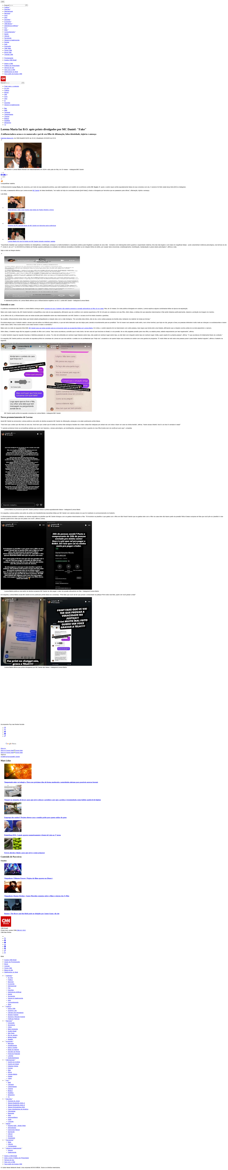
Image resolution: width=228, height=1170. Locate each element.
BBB (5, 110)
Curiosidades (12, 1146)
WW (5, 95)
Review (6, 42)
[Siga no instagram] (5, 728)
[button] (114, 155)
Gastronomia (12, 1152)
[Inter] (5, 936)
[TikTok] (5, 951)
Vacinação (11, 1132)
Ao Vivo (10, 978)
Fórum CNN (8, 50)
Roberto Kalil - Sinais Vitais (17, 1126)
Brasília (10, 1039)
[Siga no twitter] (5, 730)
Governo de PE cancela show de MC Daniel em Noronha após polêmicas (32, 226)
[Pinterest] (5, 949)
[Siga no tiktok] (5, 736)
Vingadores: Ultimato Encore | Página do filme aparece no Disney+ (28, 878)
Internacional (8, 11)
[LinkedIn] (5, 947)
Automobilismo (13, 1117)
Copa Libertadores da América (18, 1109)
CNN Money (8, 24)
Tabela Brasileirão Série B (16, 1105)
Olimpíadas (11, 1111)
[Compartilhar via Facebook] (1, 175)
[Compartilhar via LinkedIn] (4, 175)
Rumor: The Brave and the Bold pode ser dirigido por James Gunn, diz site (31, 914)
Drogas (10, 1136)
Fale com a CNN (9, 70)
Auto (5, 44)
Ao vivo (6, 88)
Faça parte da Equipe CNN (13, 74)
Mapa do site (8, 970)
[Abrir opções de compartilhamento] (3, 177)
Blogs (6, 964)
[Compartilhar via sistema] (1, 179)
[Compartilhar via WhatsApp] (5, 175)
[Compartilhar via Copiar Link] (7, 175)
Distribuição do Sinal (11, 72)
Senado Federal (13, 1015)
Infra (5, 18)
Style (5, 30)
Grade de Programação (12, 962)
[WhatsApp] (5, 953)
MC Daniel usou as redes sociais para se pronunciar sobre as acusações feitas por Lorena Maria (61, 328)
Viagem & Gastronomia (11, 40)
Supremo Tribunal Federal (16, 1017)
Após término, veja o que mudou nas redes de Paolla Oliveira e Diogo (31, 210)
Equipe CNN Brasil (10, 60)
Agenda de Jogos (14, 1101)
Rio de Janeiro (12, 1035)
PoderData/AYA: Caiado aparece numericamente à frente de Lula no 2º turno (32, 835)
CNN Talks (7, 48)
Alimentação (12, 1128)
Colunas (7, 966)
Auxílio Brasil (12, 1031)
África (10, 1072)
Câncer (10, 1134)
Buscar (6, 5)
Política (6, 7)
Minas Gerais (12, 1037)
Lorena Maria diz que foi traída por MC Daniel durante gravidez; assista (31, 241)
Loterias (10, 1056)
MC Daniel (36, 190)
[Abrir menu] (3, 2)
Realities (7, 121)
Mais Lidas (6, 760)
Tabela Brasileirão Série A (16, 1103)
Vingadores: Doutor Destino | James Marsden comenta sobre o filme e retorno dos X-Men (36, 896)
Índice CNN (11, 1009)
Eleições (7, 9)
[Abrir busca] (26, 5)
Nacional (7, 13)
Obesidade (11, 1138)
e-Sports (10, 1122)
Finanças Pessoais (14, 1054)
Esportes (7, 20)
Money (6, 92)
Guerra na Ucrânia (14, 1062)
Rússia (10, 1076)
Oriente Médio (12, 1074)
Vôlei (9, 1115)
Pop (5, 28)
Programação (8, 58)
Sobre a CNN (8, 64)
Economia (7, 22)
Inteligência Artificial (11, 26)
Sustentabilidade (13, 1058)
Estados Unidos (13, 1066)
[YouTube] (5, 943)
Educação (7, 46)
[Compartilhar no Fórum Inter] (1, 181)
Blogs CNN (7, 52)
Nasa (9, 1142)
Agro (5, 15)
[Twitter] (5, 938)
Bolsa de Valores (13, 1050)
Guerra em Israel (13, 1064)
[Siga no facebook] (5, 732)
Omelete (4, 861)
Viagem (10, 1150)
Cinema (6, 116)
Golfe (9, 1119)
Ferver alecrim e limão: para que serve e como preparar (24, 853)
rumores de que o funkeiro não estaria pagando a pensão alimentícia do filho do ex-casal (73, 309)
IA (5, 101)
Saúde (6, 34)
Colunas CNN (8, 55)
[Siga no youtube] (5, 734)
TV (5, 125)
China (10, 1078)
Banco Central (12, 1048)
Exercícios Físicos (14, 1130)
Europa (10, 1068)
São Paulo (11, 1033)
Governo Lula (12, 1011)
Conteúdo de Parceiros (11, 857)
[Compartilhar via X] (3, 175)
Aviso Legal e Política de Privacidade (16, 1158)
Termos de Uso (9, 68)
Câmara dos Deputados (15, 1013)
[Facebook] (5, 941)
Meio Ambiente (13, 1029)
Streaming (7, 123)
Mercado (11, 1043)
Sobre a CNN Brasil (10, 1156)
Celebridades (8, 114)
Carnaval (7, 112)
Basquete (11, 1113)
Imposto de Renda (14, 1052)
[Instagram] (5, 945)
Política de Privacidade (12, 66)
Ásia (9, 1070)
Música (6, 119)
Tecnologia (7, 38)
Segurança (11, 1025)
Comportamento (9, 32)
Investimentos (12, 1045)
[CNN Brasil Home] (10, 81)
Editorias (9, 976)
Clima (10, 1027)
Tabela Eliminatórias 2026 (16, 1107)
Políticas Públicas (13, 1019)
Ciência (6, 36)
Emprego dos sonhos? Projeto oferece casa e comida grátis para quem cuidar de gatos (35, 817)
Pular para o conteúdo (11, 86)
